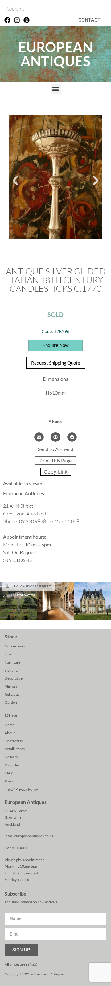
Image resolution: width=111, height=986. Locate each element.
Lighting (11, 670)
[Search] (102, 8)
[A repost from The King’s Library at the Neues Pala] (55, 601)
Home (9, 724)
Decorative (14, 678)
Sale (8, 654)
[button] (56, 89)
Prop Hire (12, 765)
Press (9, 781)
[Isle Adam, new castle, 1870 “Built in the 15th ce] (92, 601)
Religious (12, 694)
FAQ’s (9, 773)
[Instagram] (17, 20)
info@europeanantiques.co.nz (29, 836)
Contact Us (14, 740)
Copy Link (56, 472)
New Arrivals (15, 646)
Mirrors (11, 686)
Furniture (12, 662)
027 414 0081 (16, 847)
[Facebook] (7, 20)
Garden (11, 702)
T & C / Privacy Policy (21, 789)
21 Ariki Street (16, 811)
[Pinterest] (26, 20)
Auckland (12, 824)
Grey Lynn (13, 817)
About (10, 732)
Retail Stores (15, 749)
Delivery (11, 757)
